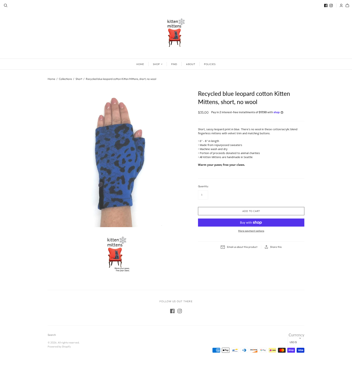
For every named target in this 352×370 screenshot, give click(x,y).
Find (174, 64)
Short (79, 79)
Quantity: (203, 186)
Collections (65, 79)
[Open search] (6, 5)
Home (140, 64)
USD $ (293, 342)
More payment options (251, 230)
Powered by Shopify (59, 346)
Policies (210, 64)
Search (52, 334)
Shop (156, 64)
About (190, 64)
